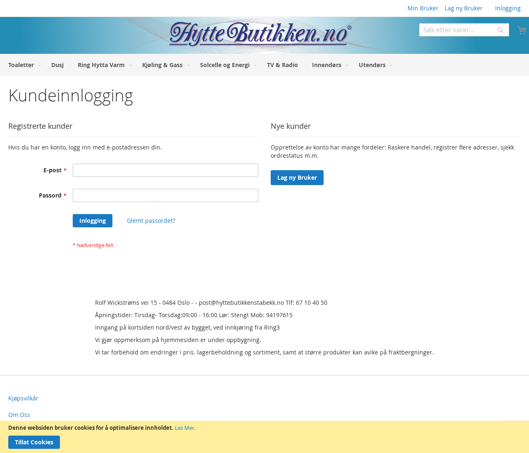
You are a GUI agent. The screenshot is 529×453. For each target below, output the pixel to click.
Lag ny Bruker (464, 8)
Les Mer (184, 427)
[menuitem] (22, 65)
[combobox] (464, 29)
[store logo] (195, 35)
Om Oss (19, 415)
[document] (264, 437)
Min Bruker (422, 8)
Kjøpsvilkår (23, 398)
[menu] (264, 65)
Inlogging (508, 8)
